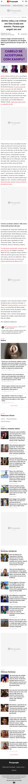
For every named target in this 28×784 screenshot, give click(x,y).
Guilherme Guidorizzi (12, 326)
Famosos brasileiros (12, 419)
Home (2, 17)
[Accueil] (12, 1)
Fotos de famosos (5, 421)
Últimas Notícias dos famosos (10, 17)
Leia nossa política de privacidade (14, 780)
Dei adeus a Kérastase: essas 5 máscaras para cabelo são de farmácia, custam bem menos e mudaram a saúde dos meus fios (18, 745)
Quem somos (20, 767)
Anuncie (14, 770)
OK (14, 782)
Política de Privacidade (8, 767)
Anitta (19, 17)
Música (3, 419)
